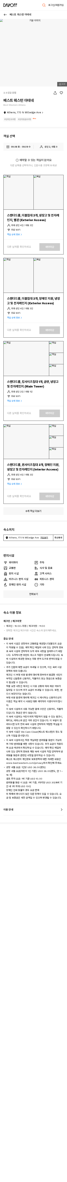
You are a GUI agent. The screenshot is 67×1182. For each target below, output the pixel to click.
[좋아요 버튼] (61, 93)
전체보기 (33, 594)
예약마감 (49, 247)
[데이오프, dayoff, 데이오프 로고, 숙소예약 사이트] (10, 5)
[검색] (44, 5)
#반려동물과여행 (24, 119)
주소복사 (58, 537)
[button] (19, 192)
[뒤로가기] (5, 14)
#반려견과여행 (9, 119)
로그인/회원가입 (56, 5)
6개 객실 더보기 (33, 511)
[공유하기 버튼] (55, 93)
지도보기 (44, 537)
